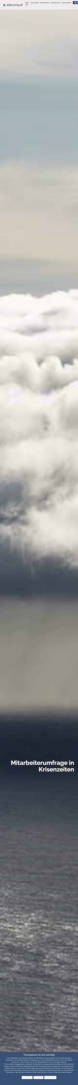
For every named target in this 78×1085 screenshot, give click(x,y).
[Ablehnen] (75, 1069)
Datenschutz (56, 3)
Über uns (27, 4)
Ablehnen (38, 1077)
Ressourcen (66, 3)
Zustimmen (27, 1077)
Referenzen (44, 3)
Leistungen (34, 3)
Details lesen (50, 1077)
